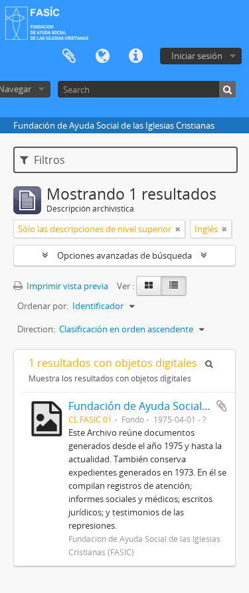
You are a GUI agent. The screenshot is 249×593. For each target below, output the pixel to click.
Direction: (36, 329)
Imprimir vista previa (66, 286)
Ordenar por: (42, 306)
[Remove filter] (178, 228)
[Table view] (174, 286)
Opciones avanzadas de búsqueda (124, 255)
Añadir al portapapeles (221, 406)
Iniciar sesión (196, 56)
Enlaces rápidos (135, 56)
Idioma (102, 56)
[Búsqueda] (227, 89)
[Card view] (148, 286)
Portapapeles (69, 56)
